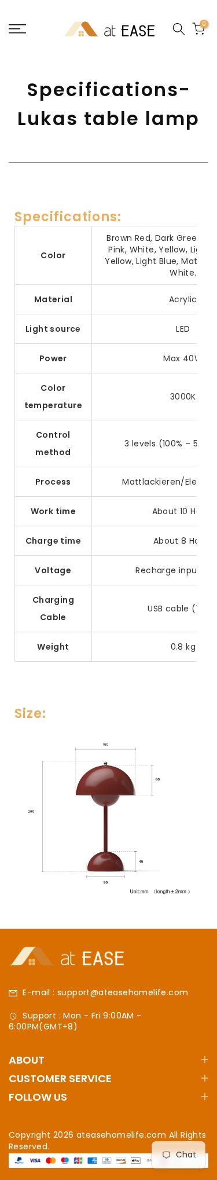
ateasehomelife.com (122, 1135)
